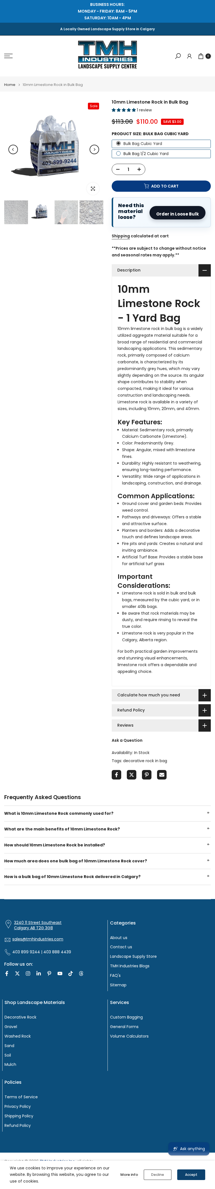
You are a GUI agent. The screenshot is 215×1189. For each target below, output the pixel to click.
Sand (9, 1045)
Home (9, 84)
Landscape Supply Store (133, 956)
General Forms (124, 1026)
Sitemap (118, 985)
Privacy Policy (17, 1106)
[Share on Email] (162, 775)
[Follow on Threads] (81, 973)
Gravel (10, 1026)
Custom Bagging (126, 1017)
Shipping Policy (18, 1116)
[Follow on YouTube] (59, 973)
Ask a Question (127, 740)
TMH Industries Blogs (129, 966)
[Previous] (13, 149)
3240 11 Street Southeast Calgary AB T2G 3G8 (38, 925)
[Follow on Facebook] (6, 973)
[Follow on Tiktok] (70, 973)
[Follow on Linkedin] (38, 973)
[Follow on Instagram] (28, 973)
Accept (191, 1174)
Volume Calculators (129, 1036)
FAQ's (115, 975)
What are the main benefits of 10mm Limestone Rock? (62, 829)
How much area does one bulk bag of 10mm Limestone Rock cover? (75, 861)
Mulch (10, 1064)
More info (129, 1174)
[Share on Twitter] (131, 775)
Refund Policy (17, 1125)
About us (118, 937)
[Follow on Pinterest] (49, 973)
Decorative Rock (20, 1017)
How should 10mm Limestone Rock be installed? (54, 845)
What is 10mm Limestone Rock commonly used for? (58, 813)
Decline (157, 1174)
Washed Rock (17, 1036)
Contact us (121, 947)
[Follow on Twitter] (17, 973)
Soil (7, 1055)
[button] (124, 110)
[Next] (94, 149)
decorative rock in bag (145, 761)
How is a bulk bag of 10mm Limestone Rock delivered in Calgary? (72, 876)
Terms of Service (21, 1097)
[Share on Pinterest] (146, 775)
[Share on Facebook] (116, 775)
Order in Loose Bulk (177, 214)
